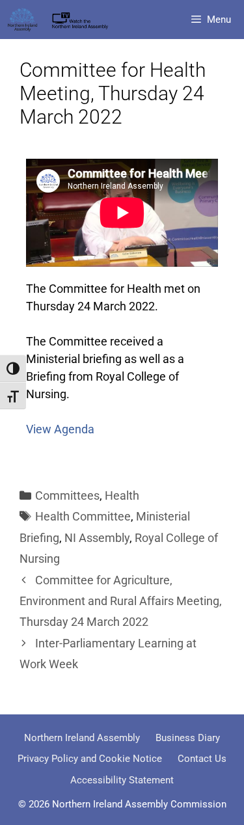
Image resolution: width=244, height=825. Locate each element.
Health (122, 495)
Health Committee (83, 516)
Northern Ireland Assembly (82, 738)
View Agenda (60, 429)
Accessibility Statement (122, 780)
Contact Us (202, 758)
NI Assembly (96, 538)
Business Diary (188, 738)
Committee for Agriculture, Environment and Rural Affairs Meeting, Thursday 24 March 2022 (121, 601)
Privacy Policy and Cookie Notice (90, 758)
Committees (67, 495)
